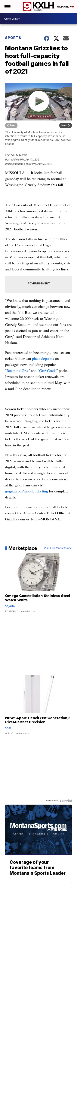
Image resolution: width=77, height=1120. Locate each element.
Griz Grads (47, 370)
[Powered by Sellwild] (65, 800)
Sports (13, 37)
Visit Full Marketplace (58, 548)
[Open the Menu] (7, 6)
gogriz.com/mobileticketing (26, 491)
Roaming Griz (17, 370)
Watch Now (64, 6)
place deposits (43, 358)
